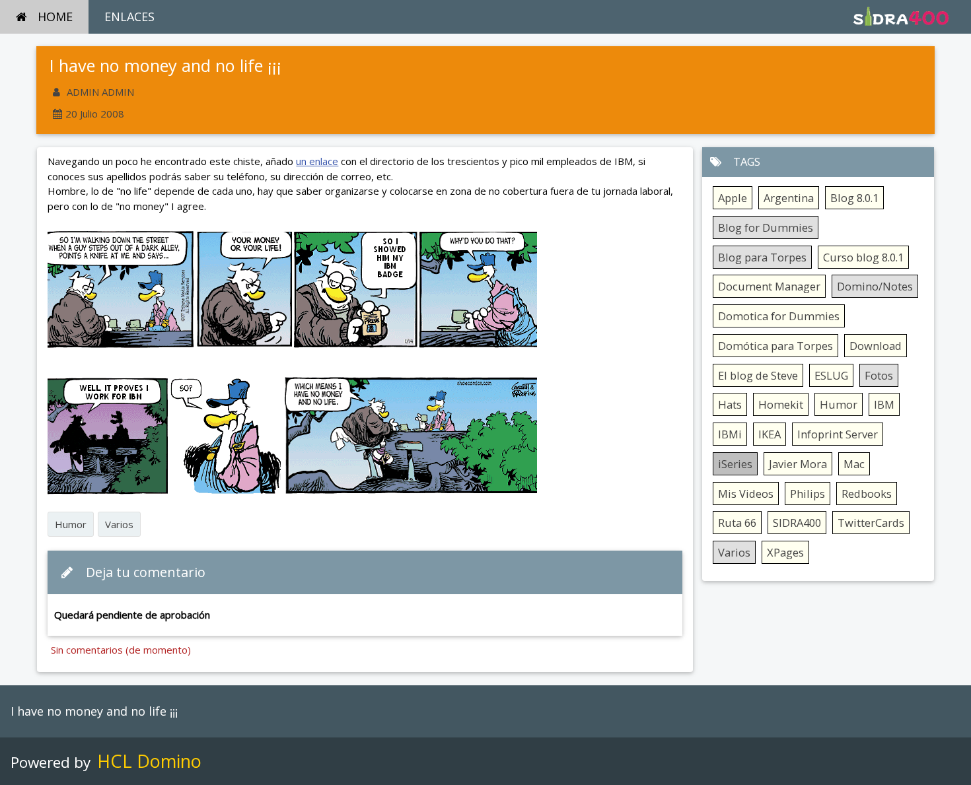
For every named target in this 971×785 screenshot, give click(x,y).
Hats (730, 404)
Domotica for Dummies (779, 316)
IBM (884, 404)
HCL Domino (149, 761)
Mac (854, 463)
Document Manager (769, 286)
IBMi (730, 434)
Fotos (879, 375)
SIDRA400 (797, 522)
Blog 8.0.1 (854, 197)
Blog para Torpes (762, 257)
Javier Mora (798, 463)
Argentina (789, 197)
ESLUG (831, 375)
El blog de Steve (758, 375)
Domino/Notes (875, 286)
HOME (55, 16)
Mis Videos (745, 493)
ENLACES (129, 16)
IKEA (769, 434)
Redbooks (867, 493)
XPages (785, 552)
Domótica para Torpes (775, 345)
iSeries (735, 463)
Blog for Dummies (765, 227)
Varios (119, 524)
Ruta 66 (737, 522)
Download (875, 345)
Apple (732, 197)
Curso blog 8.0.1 (863, 257)
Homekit (780, 404)
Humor (71, 524)
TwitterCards (871, 522)
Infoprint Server (837, 434)
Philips (807, 493)
